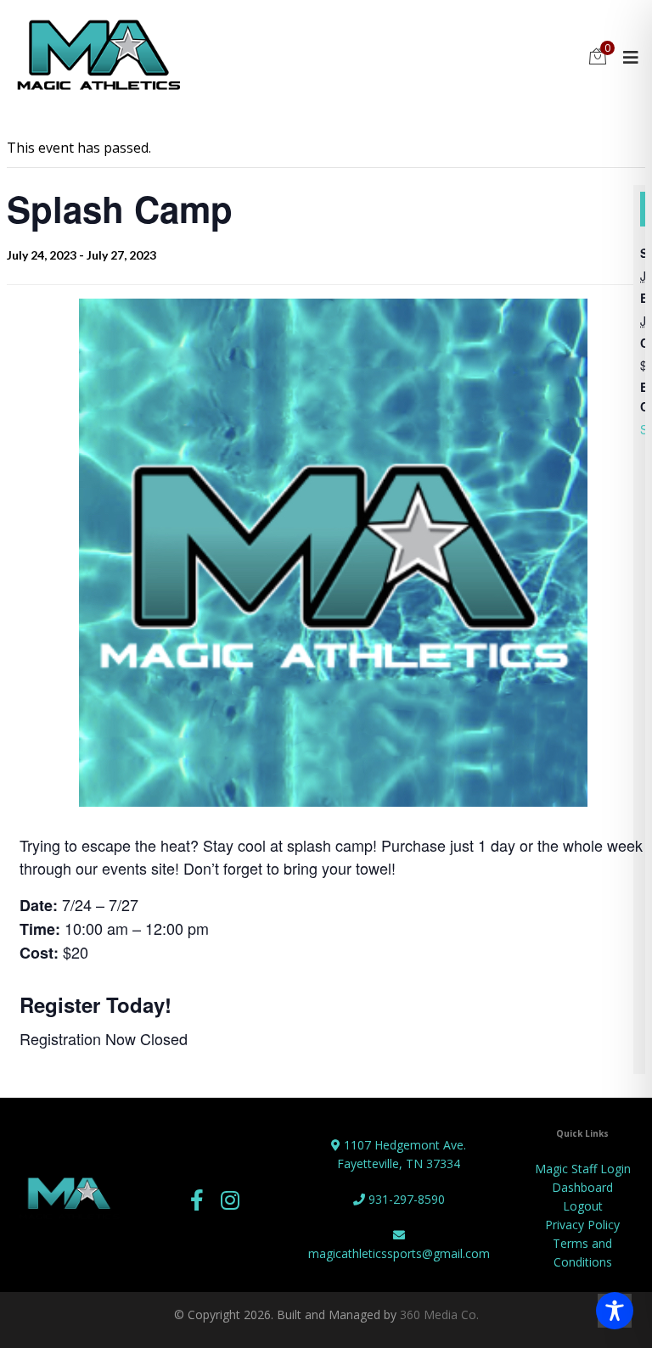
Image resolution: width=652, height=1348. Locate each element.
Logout (583, 1206)
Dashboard (582, 1187)
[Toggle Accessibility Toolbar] (614, 1310)
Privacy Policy (582, 1225)
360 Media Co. (439, 1314)
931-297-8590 (405, 1199)
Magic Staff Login (583, 1169)
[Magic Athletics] (98, 57)
